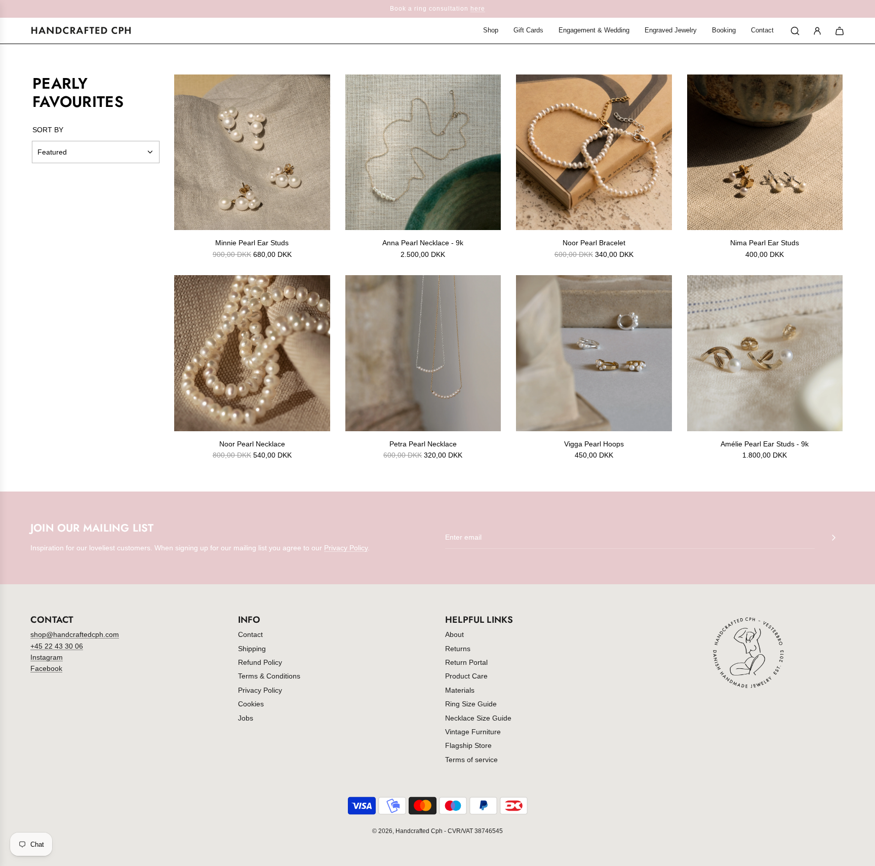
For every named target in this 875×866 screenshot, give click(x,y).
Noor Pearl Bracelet (594, 243)
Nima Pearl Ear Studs (764, 243)
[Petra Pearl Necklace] (423, 353)
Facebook (46, 668)
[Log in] (817, 31)
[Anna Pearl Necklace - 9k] (423, 152)
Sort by (47, 129)
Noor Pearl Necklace (252, 444)
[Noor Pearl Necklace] (252, 353)
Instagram (46, 657)
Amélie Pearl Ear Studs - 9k (765, 444)
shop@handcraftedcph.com (74, 634)
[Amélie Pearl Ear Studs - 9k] (765, 353)
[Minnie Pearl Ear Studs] (252, 152)
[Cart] (839, 31)
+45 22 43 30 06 (56, 646)
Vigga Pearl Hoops (594, 444)
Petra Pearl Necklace (423, 444)
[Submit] (833, 537)
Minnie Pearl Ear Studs (252, 243)
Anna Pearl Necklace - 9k (422, 243)
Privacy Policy (346, 548)
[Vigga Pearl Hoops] (594, 353)
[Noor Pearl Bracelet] (594, 152)
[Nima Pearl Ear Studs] (765, 152)
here (477, 8)
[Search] (795, 31)
